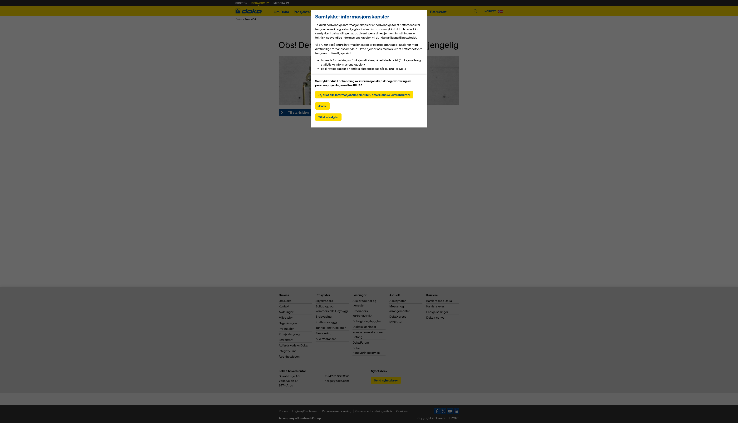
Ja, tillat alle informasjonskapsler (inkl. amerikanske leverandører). (364, 95)
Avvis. (322, 106)
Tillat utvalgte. (328, 117)
